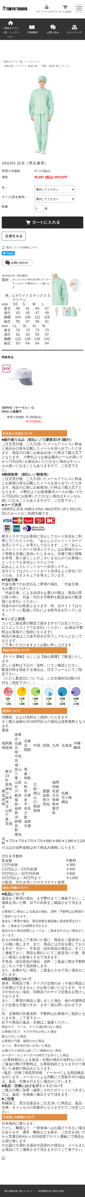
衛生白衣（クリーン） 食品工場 (21, 66)
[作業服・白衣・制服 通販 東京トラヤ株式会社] (15, 9)
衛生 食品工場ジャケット (56, 66)
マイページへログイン (47, 11)
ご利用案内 (32, 32)
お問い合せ (53, 32)
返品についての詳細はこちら (21, 247)
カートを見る (64, 11)
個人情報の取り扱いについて (18, 1191)
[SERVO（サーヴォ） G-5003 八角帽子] (22, 384)
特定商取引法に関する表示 (51, 1191)
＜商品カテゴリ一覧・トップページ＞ (10, 32)
